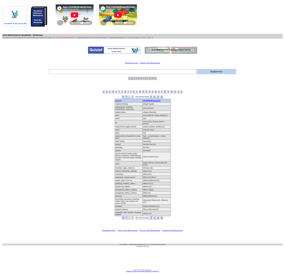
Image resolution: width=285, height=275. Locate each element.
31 (154, 97)
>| (132, 97)
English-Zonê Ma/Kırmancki (150, 63)
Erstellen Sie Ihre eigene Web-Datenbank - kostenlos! (142, 271)
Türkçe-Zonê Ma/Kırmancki (127, 230)
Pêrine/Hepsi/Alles (131, 63)
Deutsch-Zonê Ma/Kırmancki (150, 230)
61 (158, 97)
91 (162, 97)
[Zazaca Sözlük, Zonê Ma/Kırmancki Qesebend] (27, 28)
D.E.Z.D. (146, 246)
